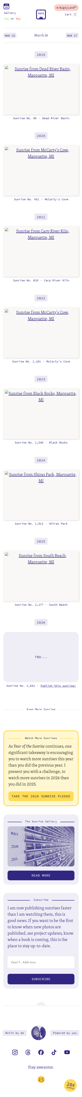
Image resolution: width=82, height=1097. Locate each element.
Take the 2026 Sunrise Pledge (41, 796)
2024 (41, 460)
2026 (41, 622)
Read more (41, 875)
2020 (41, 135)
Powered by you (65, 1033)
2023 (41, 379)
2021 (41, 216)
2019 (41, 54)
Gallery (10, 13)
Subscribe (41, 979)
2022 (41, 297)
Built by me (14, 1033)
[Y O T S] (41, 18)
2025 (41, 541)
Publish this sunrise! (58, 686)
